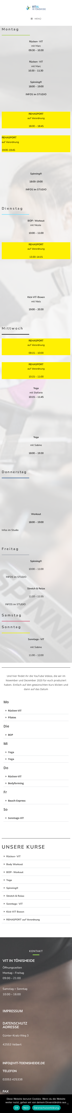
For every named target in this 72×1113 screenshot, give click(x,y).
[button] (36, 710)
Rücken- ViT (13, 856)
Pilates (12, 717)
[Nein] (67, 1103)
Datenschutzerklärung (46, 1107)
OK (16, 1107)
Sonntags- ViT (14, 903)
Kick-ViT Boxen (15, 911)
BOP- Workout (14, 872)
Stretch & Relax (15, 896)
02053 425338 (13, 1079)
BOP (10, 734)
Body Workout (14, 864)
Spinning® (12, 888)
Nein (26, 1107)
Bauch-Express (17, 800)
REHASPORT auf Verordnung (23, 919)
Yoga (11, 752)
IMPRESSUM (13, 1011)
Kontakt (36, 951)
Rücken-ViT (14, 710)
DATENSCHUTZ (15, 1023)
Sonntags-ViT (16, 818)
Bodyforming (16, 783)
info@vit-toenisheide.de (24, 1063)
